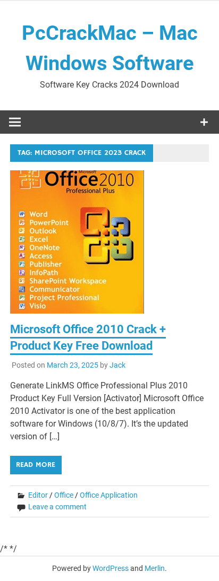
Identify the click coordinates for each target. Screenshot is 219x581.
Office (63, 495)
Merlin (155, 568)
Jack (117, 365)
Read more (35, 465)
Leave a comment (57, 506)
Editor (38, 495)
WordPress (110, 568)
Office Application (109, 495)
